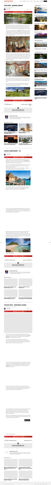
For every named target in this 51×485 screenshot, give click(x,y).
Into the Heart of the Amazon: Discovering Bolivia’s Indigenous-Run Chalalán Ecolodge (25, 298)
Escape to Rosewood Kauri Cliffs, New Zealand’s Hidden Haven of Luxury (10, 298)
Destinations (24, 1)
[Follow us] (40, 1)
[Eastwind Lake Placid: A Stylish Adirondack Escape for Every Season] (11, 474)
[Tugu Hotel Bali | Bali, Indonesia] (41, 36)
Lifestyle (34, 1)
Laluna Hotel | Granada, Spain (38, 32)
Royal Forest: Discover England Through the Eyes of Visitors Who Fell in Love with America (10, 468)
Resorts (9, 277)
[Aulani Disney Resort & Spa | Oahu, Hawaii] (41, 19)
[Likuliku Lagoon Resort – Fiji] (1, 242)
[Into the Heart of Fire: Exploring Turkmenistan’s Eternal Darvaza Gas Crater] (25, 139)
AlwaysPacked (8, 1)
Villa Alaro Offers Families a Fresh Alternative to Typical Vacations (24, 480)
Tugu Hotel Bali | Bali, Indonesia (39, 40)
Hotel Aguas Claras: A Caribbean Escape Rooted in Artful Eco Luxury (10, 287)
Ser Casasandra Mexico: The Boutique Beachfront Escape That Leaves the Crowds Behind (25, 468)
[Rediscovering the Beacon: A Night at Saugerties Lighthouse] (25, 127)
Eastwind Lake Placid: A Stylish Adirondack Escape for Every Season (10, 480)
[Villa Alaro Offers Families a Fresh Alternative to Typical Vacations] (25, 474)
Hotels (28, 1)
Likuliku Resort (26, 160)
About (21, 1)
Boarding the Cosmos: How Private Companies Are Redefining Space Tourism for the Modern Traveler (10, 132)
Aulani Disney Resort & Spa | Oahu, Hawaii (40, 23)
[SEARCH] (42, 1)
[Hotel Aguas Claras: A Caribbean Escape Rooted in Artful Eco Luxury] (11, 282)
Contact (38, 1)
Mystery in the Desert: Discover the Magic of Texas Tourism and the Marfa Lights (11, 144)
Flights (31, 1)
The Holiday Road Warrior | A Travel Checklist (40, 48)
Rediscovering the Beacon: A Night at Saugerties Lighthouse (24, 132)
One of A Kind (10, 122)
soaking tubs (8, 365)
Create (45, 1)
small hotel (19, 30)
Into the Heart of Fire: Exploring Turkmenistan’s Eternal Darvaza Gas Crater (25, 144)
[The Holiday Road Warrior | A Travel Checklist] (41, 44)
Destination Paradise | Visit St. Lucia (39, 15)
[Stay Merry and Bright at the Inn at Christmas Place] (25, 282)
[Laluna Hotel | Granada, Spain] (41, 27)
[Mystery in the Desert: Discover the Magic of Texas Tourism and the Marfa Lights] (11, 139)
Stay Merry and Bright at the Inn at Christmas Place (24, 287)
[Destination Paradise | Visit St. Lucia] (41, 10)
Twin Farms (22, 28)
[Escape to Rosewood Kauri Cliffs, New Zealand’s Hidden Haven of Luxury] (11, 293)
